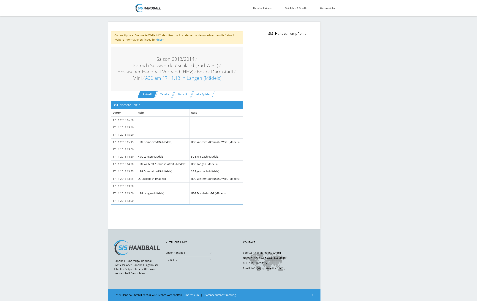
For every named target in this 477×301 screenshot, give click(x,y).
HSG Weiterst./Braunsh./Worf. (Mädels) (215, 142)
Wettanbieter (327, 8)
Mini (137, 78)
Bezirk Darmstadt (215, 72)
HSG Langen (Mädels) (151, 156)
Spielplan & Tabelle (296, 8)
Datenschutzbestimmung (220, 295)
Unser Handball (175, 252)
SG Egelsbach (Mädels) (205, 156)
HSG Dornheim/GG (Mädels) (155, 142)
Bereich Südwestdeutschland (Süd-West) (175, 65)
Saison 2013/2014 (175, 59)
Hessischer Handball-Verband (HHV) (155, 72)
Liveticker (171, 260)
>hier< (160, 39)
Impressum (192, 295)
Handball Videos (262, 8)
